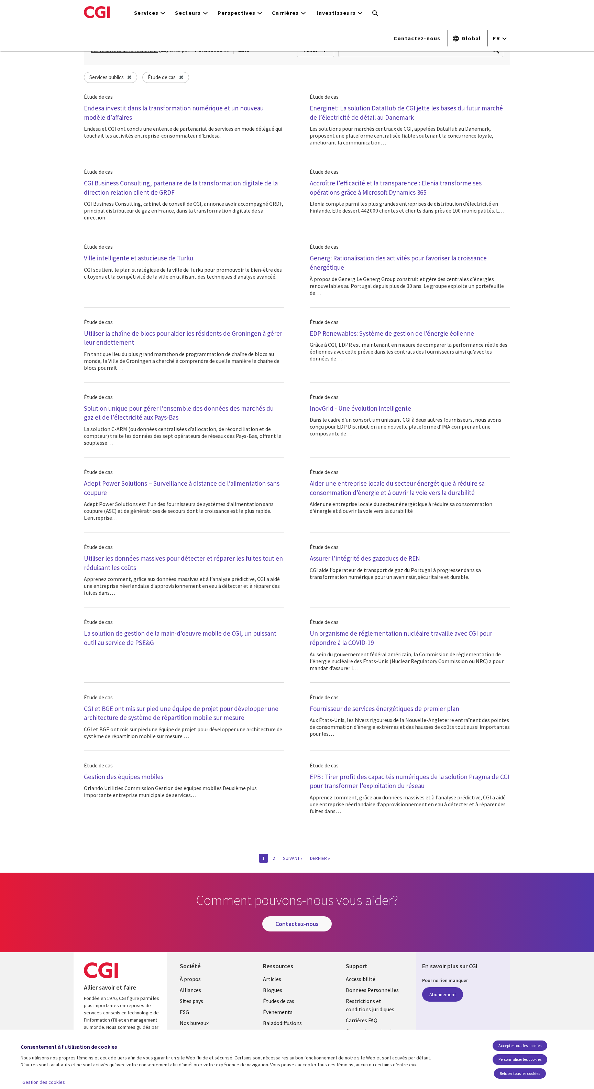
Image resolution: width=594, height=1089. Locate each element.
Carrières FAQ (361, 1020)
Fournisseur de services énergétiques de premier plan (384, 708)
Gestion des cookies (43, 1082)
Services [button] (146, 12)
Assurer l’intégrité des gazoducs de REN (365, 558)
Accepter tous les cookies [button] (519, 1045)
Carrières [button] (285, 12)
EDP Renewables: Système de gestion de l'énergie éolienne (392, 333)
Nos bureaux (194, 1023)
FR (496, 38)
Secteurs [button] (188, 12)
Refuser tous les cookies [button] (520, 1073)
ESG (184, 1012)
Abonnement (442, 994)
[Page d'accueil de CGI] (97, 12)
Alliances (190, 989)
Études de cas (278, 1001)
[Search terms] (375, 13)
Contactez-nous (417, 38)
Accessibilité (360, 978)
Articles (272, 978)
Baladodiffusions (282, 1023)
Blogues (272, 989)
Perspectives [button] (236, 12)
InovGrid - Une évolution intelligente (360, 408)
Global (471, 38)
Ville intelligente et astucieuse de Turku (138, 258)
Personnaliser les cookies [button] (519, 1059)
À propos (190, 978)
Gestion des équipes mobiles (123, 777)
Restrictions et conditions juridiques (370, 1005)
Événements (278, 1012)
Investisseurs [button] (336, 12)
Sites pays (191, 1001)
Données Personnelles (372, 989)
